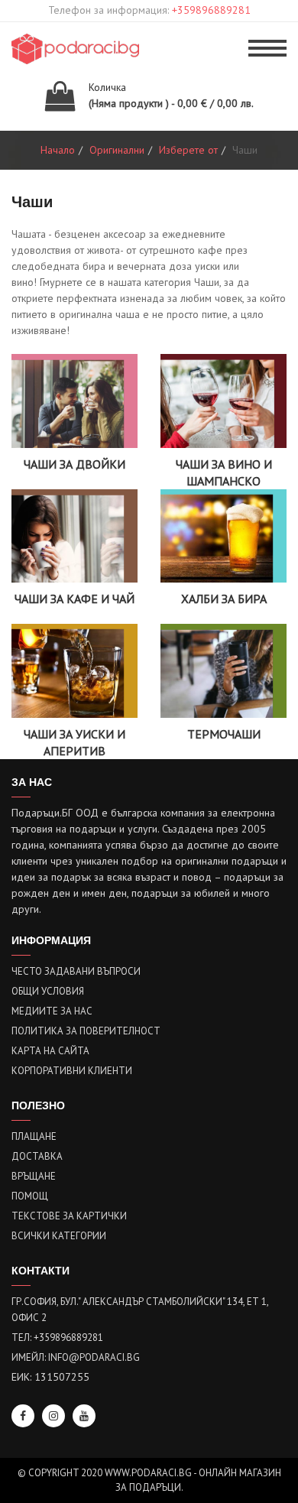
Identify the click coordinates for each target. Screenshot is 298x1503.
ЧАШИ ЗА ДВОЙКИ (74, 464)
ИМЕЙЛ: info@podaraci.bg (75, 1357)
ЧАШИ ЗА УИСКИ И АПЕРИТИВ (74, 742)
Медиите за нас (51, 1011)
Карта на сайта (50, 1050)
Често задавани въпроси (76, 971)
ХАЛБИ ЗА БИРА (224, 598)
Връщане (33, 1176)
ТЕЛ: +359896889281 (57, 1337)
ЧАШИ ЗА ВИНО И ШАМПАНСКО (224, 472)
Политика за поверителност (85, 1030)
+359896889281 (211, 10)
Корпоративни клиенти (71, 1070)
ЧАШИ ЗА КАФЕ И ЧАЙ (74, 598)
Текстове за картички (69, 1215)
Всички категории (58, 1235)
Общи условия (47, 991)
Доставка (37, 1156)
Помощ (29, 1196)
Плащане (34, 1136)
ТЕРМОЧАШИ (224, 734)
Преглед (75, 421)
